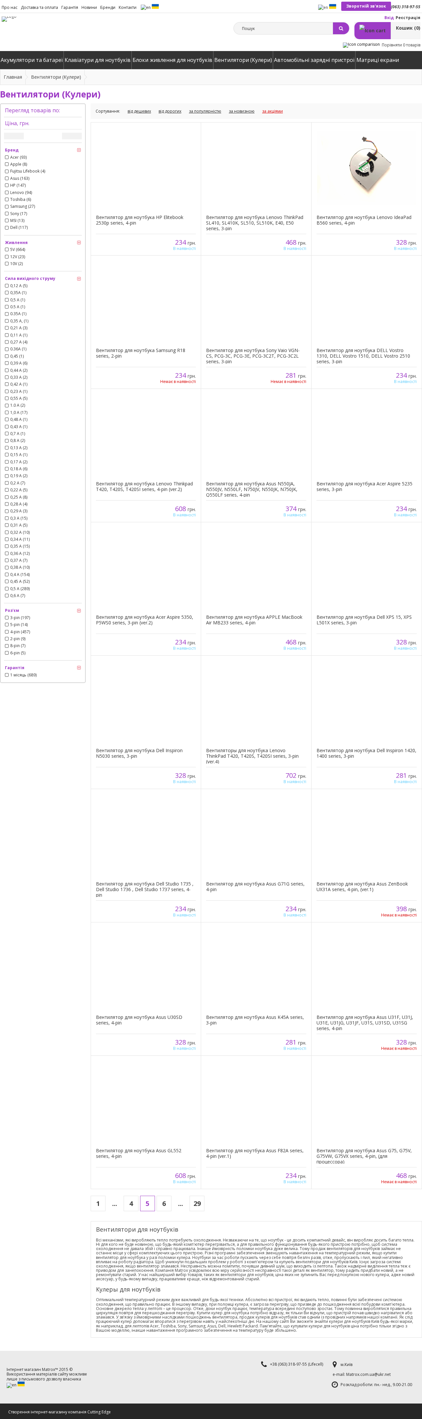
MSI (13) (17, 220)
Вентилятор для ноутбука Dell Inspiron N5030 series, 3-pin (139, 753)
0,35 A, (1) (19, 321)
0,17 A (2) (18, 462)
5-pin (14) (19, 624)
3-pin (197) (20, 617)
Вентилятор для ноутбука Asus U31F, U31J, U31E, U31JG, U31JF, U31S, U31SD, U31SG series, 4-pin (364, 1022)
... (114, 1203)
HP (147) (18, 185)
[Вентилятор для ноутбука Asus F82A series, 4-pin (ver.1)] (256, 1101)
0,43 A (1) (18, 426)
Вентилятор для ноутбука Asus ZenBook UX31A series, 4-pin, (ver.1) (362, 886)
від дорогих (170, 111)
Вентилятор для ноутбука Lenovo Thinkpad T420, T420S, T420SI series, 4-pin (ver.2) (144, 486)
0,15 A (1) (18, 454)
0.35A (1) (18, 314)
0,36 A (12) (20, 553)
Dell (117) (19, 227)
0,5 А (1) (17, 300)
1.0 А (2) (17, 405)
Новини (89, 7)
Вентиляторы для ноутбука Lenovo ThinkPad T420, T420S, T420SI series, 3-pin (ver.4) (252, 756)
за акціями (272, 111)
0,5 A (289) (20, 589)
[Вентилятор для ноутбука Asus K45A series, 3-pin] (256, 967)
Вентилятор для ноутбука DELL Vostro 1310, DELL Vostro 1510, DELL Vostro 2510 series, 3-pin (363, 356)
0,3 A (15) (18, 518)
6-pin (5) (17, 653)
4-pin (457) (20, 632)
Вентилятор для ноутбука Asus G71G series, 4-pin (255, 886)
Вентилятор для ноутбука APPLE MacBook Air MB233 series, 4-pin (254, 620)
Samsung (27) (22, 206)
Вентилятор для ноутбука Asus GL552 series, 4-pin (138, 1153)
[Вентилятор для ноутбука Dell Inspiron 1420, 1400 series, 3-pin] (366, 701)
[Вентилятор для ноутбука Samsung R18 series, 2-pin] (146, 300)
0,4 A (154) (20, 574)
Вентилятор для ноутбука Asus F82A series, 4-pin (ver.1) (255, 1153)
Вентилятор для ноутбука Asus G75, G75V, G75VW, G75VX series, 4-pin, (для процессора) (364, 1156)
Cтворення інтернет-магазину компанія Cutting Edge (59, 1412)
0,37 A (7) (18, 560)
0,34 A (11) (20, 539)
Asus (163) (19, 178)
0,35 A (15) (20, 546)
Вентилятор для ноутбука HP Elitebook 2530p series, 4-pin (139, 220)
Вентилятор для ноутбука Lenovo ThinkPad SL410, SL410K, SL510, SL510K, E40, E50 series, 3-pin (254, 223)
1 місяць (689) (23, 675)
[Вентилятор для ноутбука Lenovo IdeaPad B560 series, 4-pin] (366, 167)
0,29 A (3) (18, 511)
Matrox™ (50, 1369)
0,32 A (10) (20, 532)
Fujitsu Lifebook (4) (27, 171)
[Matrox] (9, 19)
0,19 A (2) (18, 476)
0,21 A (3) (18, 328)
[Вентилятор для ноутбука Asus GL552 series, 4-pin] (146, 1101)
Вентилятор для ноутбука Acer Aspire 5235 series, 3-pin (364, 486)
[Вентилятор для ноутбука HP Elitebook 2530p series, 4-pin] (146, 167)
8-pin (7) (17, 645)
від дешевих (139, 111)
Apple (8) (18, 164)
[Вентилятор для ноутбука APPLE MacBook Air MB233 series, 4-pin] (256, 567)
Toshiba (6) (20, 199)
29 (197, 1203)
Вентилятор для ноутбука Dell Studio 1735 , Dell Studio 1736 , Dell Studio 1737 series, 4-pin (145, 889)
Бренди (107, 7)
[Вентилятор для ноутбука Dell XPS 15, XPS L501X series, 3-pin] (366, 567)
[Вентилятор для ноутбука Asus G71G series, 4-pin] (256, 834)
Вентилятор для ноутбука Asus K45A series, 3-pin (255, 1020)
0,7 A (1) (17, 433)
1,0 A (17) (18, 412)
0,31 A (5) (18, 525)
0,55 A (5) (18, 398)
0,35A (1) (18, 292)
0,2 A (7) (17, 483)
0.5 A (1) (17, 307)
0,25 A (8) (18, 497)
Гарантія (69, 7)
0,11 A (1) (18, 335)
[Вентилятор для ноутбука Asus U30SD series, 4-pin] (146, 967)
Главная (13, 77)
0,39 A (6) (18, 363)
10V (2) (16, 263)
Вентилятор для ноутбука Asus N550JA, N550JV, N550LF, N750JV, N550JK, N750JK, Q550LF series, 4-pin (251, 489)
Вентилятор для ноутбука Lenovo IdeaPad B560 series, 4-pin (363, 220)
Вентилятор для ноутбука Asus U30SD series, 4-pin (139, 1020)
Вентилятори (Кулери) (56, 77)
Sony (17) (18, 213)
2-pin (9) (17, 639)
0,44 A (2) (18, 370)
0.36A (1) (18, 349)
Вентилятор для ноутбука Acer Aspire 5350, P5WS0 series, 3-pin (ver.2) (144, 620)
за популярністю (205, 111)
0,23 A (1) (18, 391)
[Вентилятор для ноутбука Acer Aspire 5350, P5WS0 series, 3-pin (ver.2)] (146, 567)
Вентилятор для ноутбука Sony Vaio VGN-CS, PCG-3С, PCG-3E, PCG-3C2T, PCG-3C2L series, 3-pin (253, 356)
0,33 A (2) (18, 377)
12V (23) (17, 257)
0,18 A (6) (18, 469)
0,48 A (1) (18, 419)
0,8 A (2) (17, 440)
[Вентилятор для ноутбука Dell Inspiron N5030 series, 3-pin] (146, 701)
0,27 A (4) (18, 342)
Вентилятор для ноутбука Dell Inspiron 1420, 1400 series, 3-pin (366, 753)
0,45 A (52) (20, 581)
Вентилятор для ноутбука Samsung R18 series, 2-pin (140, 353)
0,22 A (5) (18, 490)
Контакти (127, 7)
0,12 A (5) (18, 286)
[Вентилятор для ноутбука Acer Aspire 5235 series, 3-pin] (366, 434)
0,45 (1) (17, 356)
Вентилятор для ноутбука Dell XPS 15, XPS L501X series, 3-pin (364, 620)
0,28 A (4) (18, 504)
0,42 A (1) (18, 384)
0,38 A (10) (20, 567)
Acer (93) (18, 157)
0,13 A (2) (18, 448)
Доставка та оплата (39, 7)
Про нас (9, 7)
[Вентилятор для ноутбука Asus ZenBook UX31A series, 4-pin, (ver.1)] (366, 834)
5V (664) (17, 249)
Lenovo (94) (21, 192)
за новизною (242, 111)
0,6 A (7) (17, 595)
